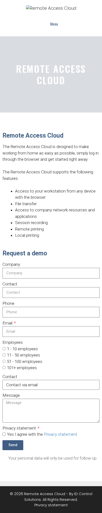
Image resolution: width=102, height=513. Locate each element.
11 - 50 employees (23, 355)
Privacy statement (19, 428)
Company (11, 264)
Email (7, 322)
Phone (8, 303)
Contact (9, 283)
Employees (12, 342)
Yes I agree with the (42, 434)
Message (11, 395)
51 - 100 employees (24, 361)
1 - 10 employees (22, 348)
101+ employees (22, 367)
